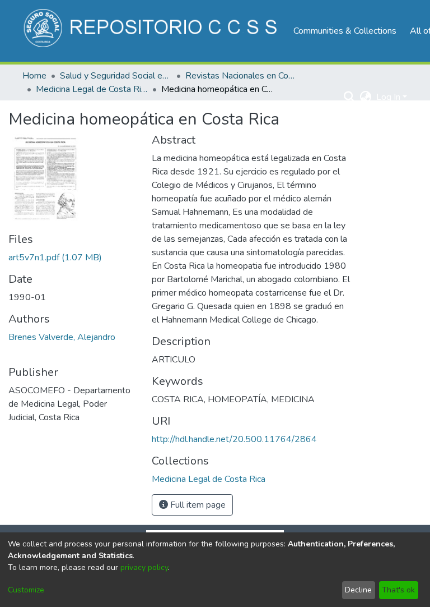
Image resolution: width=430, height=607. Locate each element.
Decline (358, 590)
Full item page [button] (197, 505)
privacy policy (144, 567)
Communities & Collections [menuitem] (344, 31)
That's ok (398, 590)
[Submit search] (350, 97)
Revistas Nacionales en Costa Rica (241, 76)
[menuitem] (366, 97)
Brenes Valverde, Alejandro (61, 337)
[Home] (152, 30)
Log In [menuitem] (388, 97)
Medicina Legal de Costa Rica (92, 89)
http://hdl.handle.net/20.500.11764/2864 (234, 439)
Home (34, 76)
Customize (26, 590)
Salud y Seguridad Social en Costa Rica (116, 76)
